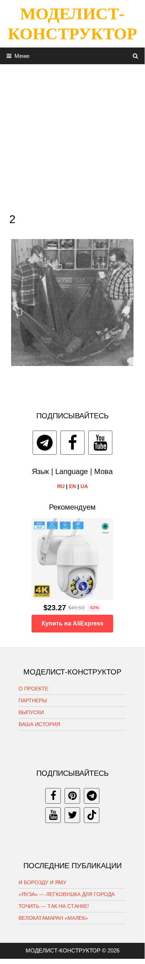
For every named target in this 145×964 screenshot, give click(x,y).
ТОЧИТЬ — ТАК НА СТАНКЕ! (54, 906)
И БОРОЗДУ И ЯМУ (42, 882)
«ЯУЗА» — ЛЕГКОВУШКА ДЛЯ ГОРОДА (67, 894)
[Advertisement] (72, 136)
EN (72, 486)
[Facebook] (72, 443)
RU (61, 486)
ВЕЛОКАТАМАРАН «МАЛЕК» (53, 918)
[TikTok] (91, 815)
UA (84, 486)
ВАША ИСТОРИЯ (39, 724)
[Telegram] (45, 443)
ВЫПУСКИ (31, 712)
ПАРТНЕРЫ (33, 700)
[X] (72, 815)
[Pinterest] (72, 796)
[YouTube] (100, 443)
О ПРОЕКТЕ (33, 689)
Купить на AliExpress (72, 623)
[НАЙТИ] (135, 56)
